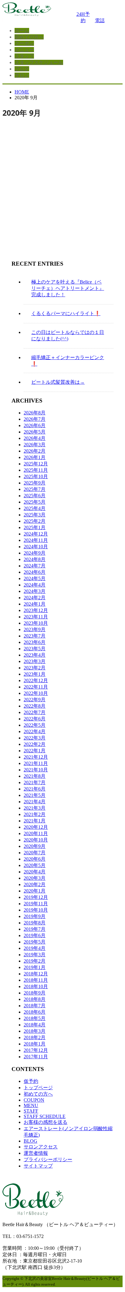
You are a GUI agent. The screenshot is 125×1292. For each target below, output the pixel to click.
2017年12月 (36, 1050)
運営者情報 (36, 1153)
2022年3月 (35, 737)
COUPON (34, 1100)
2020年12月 (36, 827)
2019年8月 (35, 922)
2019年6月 (35, 935)
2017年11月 (36, 1056)
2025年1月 (35, 527)
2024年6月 (35, 572)
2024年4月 (35, 584)
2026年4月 (35, 438)
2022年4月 (35, 731)
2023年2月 (35, 667)
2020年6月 (35, 859)
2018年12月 (36, 973)
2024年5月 (35, 578)
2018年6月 (35, 1012)
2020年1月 (35, 890)
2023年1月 (35, 674)
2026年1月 (35, 457)
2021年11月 (36, 763)
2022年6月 (35, 718)
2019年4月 (35, 948)
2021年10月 (36, 769)
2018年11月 (36, 980)
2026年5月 (35, 431)
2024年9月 (35, 553)
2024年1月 (35, 604)
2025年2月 (35, 521)
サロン (22, 75)
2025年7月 (35, 489)
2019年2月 (35, 961)
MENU (31, 1105)
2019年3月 (35, 954)
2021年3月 (35, 808)
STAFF (31, 1111)
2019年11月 (36, 903)
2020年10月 (36, 839)
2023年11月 (36, 616)
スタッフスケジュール (39, 62)
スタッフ (24, 56)
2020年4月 (35, 871)
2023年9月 (35, 629)
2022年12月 (36, 680)
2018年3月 (35, 1031)
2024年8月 (35, 559)
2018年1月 (35, 1043)
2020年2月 (35, 884)
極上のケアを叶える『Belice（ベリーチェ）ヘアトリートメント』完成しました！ (67, 288)
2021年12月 (36, 757)
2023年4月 (35, 655)
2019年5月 (35, 941)
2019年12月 (36, 897)
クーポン (24, 43)
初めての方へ (29, 36)
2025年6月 (35, 495)
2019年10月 (36, 910)
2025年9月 (35, 482)
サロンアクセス (41, 1146)
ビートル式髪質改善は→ (58, 382)
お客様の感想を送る (45, 1122)
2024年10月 (36, 546)
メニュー (24, 49)
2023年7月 (35, 635)
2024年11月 (36, 540)
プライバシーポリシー (48, 1159)
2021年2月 (35, 814)
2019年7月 (35, 929)
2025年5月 (35, 502)
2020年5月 (35, 865)
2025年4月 (35, 508)
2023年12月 (36, 610)
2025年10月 (36, 476)
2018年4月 (35, 1024)
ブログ (22, 68)
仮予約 (31, 1081)
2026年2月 (35, 451)
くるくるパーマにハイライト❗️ (65, 313)
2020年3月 (35, 878)
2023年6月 (35, 642)
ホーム (22, 30)
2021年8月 (35, 776)
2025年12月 (36, 463)
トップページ (38, 1087)
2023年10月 (36, 623)
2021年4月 (35, 801)
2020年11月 (36, 833)
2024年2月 (35, 597)
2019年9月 (35, 916)
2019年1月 (35, 967)
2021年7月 (35, 782)
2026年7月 (35, 419)
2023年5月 (35, 648)
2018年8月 (35, 999)
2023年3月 (35, 661)
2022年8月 (35, 706)
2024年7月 (35, 565)
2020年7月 (35, 852)
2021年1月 (35, 820)
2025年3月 (35, 514)
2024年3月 (35, 591)
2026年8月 (35, 412)
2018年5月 (35, 1018)
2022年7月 (35, 712)
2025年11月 (36, 470)
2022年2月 (35, 744)
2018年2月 (35, 1037)
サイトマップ (38, 1165)
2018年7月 (35, 1005)
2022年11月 (36, 686)
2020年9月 (35, 846)
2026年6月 (35, 425)
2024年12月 (36, 533)
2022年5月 (35, 725)
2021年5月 (35, 795)
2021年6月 (35, 788)
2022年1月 (35, 750)
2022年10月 (36, 693)
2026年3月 (35, 444)
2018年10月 (36, 986)
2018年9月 (35, 992)
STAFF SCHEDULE (45, 1116)
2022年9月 (35, 699)
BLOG (30, 1141)
